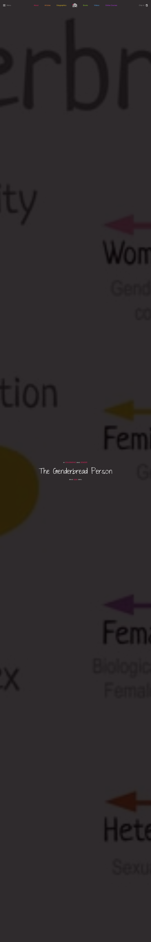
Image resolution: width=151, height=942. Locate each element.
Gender (84, 462)
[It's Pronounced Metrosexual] (74, 5)
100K (75, 480)
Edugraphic (71, 462)
